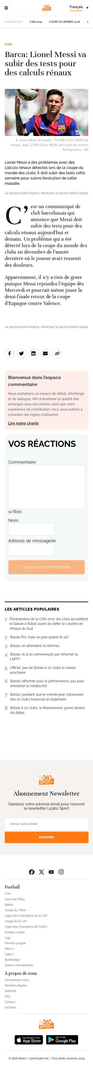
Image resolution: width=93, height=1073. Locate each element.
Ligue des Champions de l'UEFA (26, 926)
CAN (8, 893)
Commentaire (22, 462)
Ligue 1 (9, 954)
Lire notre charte (23, 423)
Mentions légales (16, 985)
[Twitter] (41, 872)
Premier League (15, 943)
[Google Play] (62, 1039)
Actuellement (14, 21)
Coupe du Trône (15, 910)
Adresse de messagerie (32, 540)
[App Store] (29, 1039)
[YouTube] (51, 872)
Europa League (15, 932)
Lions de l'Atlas (15, 899)
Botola (9, 904)
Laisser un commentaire (46, 566)
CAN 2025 (36, 21)
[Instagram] (61, 872)
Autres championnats (19, 965)
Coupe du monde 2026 (64, 21)
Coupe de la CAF (16, 921)
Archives (10, 1007)
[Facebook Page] (32, 872)
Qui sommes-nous (17, 980)
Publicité (10, 991)
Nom (13, 520)
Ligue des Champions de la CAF (26, 915)
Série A (9, 948)
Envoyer (46, 837)
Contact (10, 1002)
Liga (8, 44)
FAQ (7, 996)
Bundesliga (12, 959)
